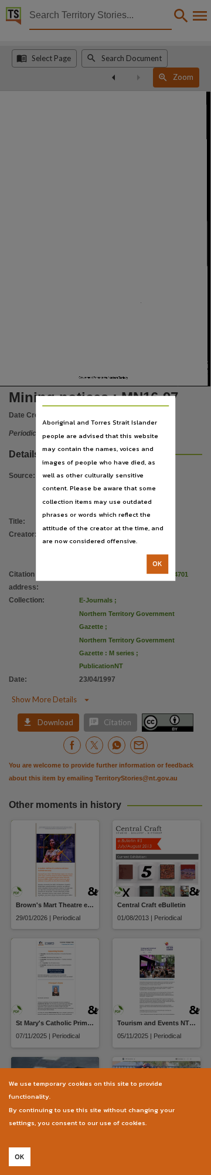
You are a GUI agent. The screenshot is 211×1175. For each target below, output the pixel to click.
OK (157, 564)
